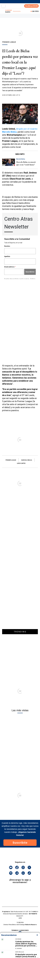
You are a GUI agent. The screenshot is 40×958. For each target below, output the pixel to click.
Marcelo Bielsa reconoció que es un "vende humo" (26, 163)
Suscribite (20, 842)
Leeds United (21, 463)
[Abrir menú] (3, 6)
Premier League (11, 460)
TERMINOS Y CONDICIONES (20, 930)
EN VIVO (35, 11)
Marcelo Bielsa (26, 460)
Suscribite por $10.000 (31, 6)
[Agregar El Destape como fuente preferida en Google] (20, 99)
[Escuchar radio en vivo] (2, 11)
